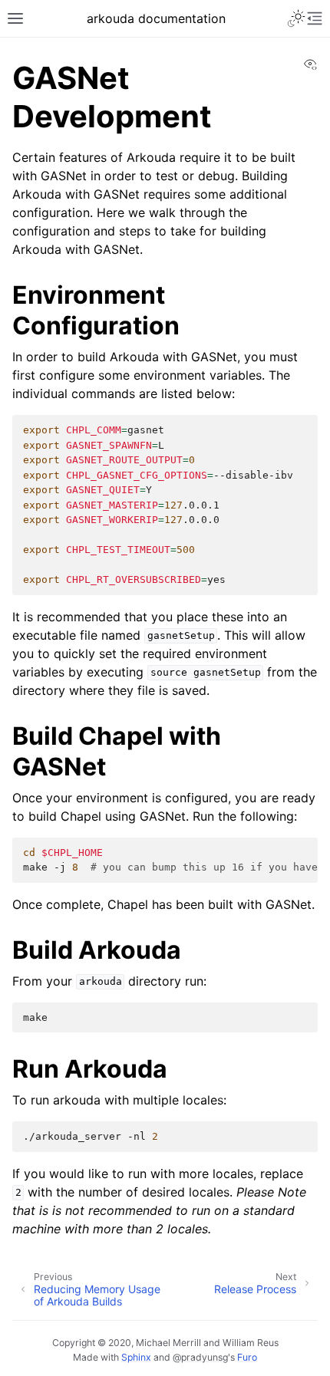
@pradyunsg (200, 1357)
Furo (247, 1357)
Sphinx (136, 1357)
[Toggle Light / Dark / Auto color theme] (296, 18)
